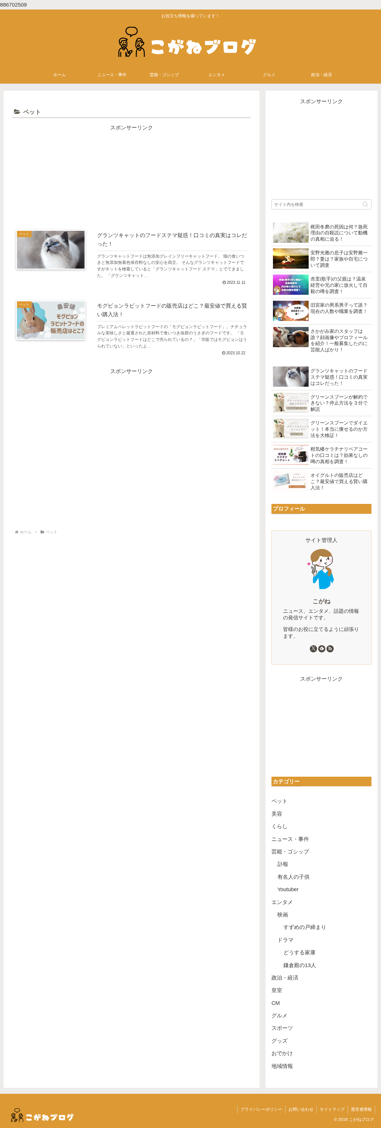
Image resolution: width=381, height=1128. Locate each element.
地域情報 (282, 1066)
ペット (279, 801)
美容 (276, 814)
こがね (321, 601)
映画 (282, 915)
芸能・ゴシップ (290, 852)
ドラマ (285, 940)
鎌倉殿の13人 (299, 965)
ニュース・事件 (290, 839)
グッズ (279, 1041)
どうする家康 (299, 952)
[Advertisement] (132, 174)
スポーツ (282, 1028)
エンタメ (282, 902)
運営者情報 (361, 1109)
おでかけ (282, 1053)
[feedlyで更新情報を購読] (321, 648)
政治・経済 (284, 978)
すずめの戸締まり (304, 927)
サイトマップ (332, 1109)
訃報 (282, 864)
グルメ (279, 1016)
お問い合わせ (300, 1109)
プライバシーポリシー (261, 1109)
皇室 (276, 990)
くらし (279, 826)
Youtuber (288, 889)
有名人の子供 (293, 877)
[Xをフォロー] (313, 648)
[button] (365, 204)
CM (275, 1003)
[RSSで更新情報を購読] (330, 648)
